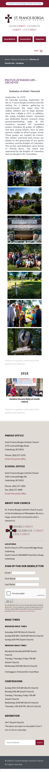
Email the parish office (15, 459)
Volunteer (40, 39)
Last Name (10, 584)
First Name (10, 578)
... (0, 770)
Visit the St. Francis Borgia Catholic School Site (24, 3)
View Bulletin (9, 39)
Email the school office (15, 493)
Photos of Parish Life (19, 59)
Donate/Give (25, 39)
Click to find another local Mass (22, 671)
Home (7, 59)
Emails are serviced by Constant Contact (23, 611)
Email (8, 572)
